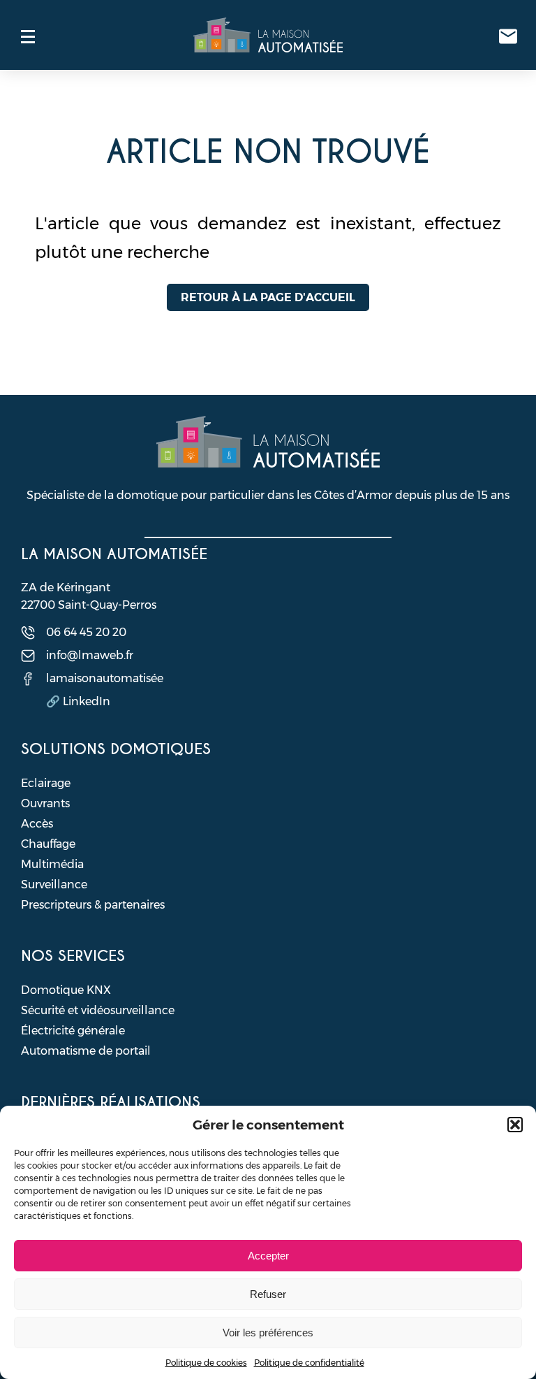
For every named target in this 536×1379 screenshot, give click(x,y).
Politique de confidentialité (309, 1362)
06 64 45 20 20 (86, 632)
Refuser (268, 1294)
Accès (37, 823)
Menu (28, 36)
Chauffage (48, 844)
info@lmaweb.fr (89, 655)
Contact (508, 36)
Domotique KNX (66, 990)
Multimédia (52, 864)
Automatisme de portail (86, 1050)
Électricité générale (73, 1030)
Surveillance (54, 884)
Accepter (268, 1256)
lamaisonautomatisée (104, 678)
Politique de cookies (206, 1362)
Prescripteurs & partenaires (93, 904)
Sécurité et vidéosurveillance (97, 1010)
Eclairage (45, 783)
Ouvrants (45, 803)
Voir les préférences (268, 1332)
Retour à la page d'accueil (268, 297)
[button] (515, 1125)
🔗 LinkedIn (78, 701)
